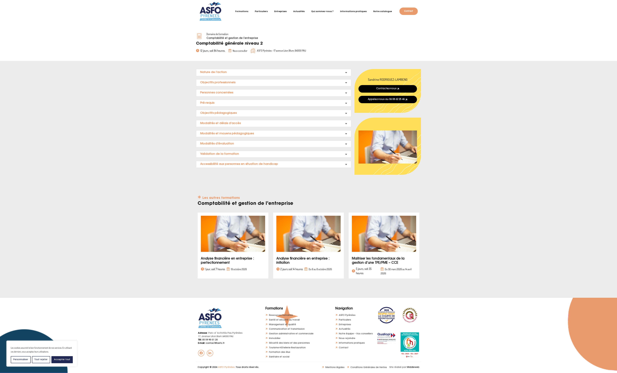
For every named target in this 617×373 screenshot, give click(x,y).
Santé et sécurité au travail (284, 320)
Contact (344, 348)
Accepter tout (62, 360)
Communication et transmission (287, 329)
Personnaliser (20, 360)
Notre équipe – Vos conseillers (356, 334)
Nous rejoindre (347, 338)
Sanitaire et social (279, 357)
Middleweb (413, 367)
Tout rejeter (41, 360)
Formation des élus (279, 352)
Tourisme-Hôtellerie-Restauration (287, 348)
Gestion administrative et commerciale (291, 334)
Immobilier (275, 338)
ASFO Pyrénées (347, 315)
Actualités (344, 329)
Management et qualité (282, 325)
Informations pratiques (352, 343)
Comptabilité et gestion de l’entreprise (232, 38)
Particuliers (345, 320)
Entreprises (345, 325)
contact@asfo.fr (211, 343)
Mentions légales (334, 367)
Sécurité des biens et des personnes (289, 343)
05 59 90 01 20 (208, 340)
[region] (41, 354)
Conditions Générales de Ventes (368, 367)
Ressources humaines (281, 315)
